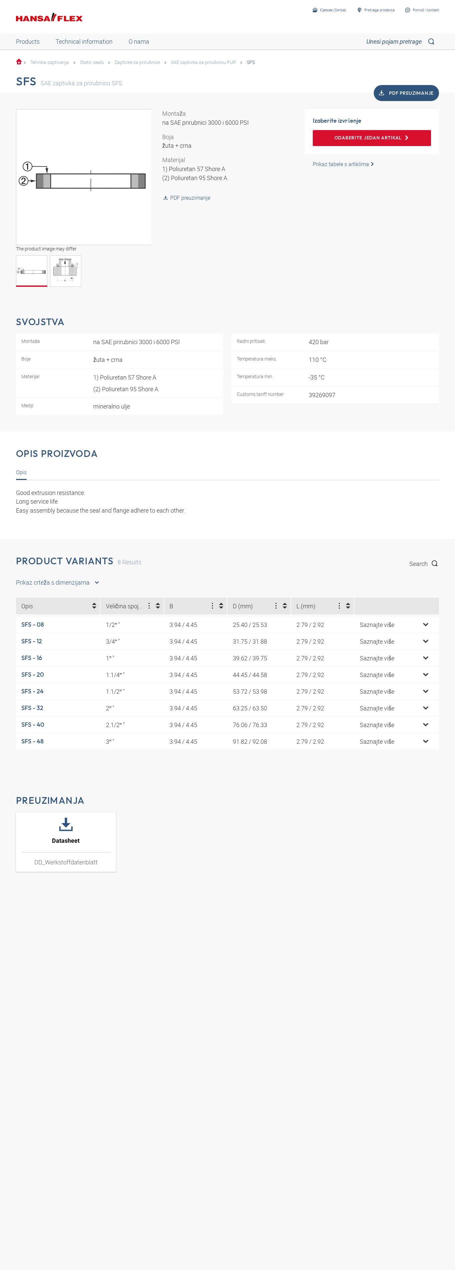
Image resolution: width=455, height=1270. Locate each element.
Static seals (92, 62)
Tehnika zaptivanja (49, 62)
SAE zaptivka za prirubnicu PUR (203, 62)
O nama (139, 41)
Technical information (84, 41)
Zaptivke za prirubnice (137, 62)
